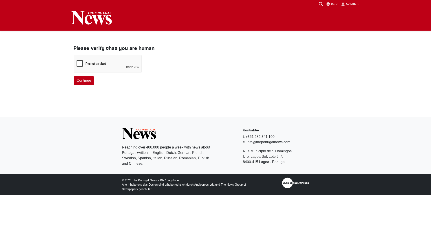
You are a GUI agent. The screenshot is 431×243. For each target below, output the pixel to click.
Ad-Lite (351, 3)
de (333, 3)
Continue (84, 80)
